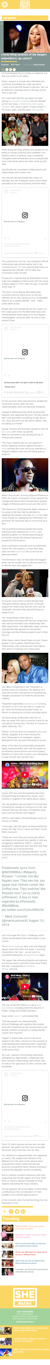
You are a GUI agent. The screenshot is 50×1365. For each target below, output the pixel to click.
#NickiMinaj (10, 906)
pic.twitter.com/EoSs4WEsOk (23, 910)
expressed (20, 551)
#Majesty (30, 872)
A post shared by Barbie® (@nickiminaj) (18, 253)
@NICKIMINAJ (12, 872)
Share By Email (14, 69)
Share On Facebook (6, 69)
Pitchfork (32, 532)
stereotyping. (38, 109)
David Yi (18, 1016)
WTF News (15, 65)
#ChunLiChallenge (14, 946)
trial (37, 515)
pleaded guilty (30, 703)
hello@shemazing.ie (25, 1322)
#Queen (7, 876)
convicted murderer (20, 101)
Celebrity (5, 65)
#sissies (7, 893)
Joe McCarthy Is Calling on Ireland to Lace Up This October (30, 1340)
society (7, 431)
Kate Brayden (39, 65)
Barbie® (32, 393)
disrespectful (30, 955)
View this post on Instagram (14, 221)
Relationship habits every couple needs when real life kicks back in (31, 1329)
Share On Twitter (10, 69)
